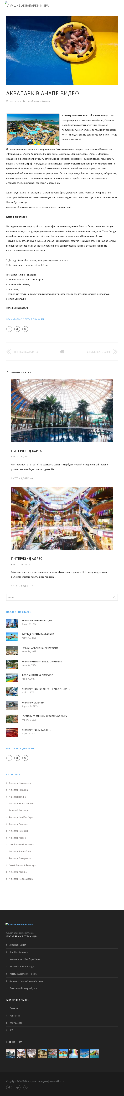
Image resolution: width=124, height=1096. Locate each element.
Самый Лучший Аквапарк (21, 844)
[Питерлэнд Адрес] (62, 517)
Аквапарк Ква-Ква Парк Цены (25, 959)
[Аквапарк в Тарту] (42, 1053)
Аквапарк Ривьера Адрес (36, 729)
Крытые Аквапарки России (23, 973)
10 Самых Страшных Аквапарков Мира (44, 716)
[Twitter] (17, 329)
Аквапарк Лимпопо (18, 824)
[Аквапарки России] (84, 1053)
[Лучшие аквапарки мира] (27, 5)
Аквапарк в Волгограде (22, 966)
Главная (14, 1008)
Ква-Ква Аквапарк (19, 952)
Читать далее (20, 478)
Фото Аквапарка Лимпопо (37, 675)
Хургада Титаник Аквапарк (38, 634)
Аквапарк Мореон (18, 837)
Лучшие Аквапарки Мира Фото (40, 647)
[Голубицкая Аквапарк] (94, 1053)
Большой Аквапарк (18, 810)
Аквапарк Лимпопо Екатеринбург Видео (46, 688)
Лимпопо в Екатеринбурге (23, 988)
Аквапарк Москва (18, 871)
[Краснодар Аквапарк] (73, 1053)
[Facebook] (9, 329)
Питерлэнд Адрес (26, 558)
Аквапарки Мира (17, 796)
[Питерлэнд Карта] (62, 410)
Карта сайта (16, 1022)
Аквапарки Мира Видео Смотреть (42, 661)
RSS (12, 1030)
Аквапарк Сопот (18, 944)
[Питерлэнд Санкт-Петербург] (31, 1053)
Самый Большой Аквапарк (39, 101)
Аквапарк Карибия (18, 830)
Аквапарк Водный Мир (20, 851)
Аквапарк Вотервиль (20, 858)
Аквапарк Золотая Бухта (21, 803)
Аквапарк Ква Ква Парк (21, 817)
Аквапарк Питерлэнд (20, 783)
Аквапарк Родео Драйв (21, 878)
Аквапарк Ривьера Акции (37, 620)
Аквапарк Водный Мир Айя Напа (26, 981)
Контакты (15, 1015)
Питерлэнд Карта (26, 451)
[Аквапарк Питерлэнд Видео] (52, 1053)
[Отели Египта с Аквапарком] (63, 1053)
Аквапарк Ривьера (18, 789)
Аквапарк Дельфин (33, 702)
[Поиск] (114, 597)
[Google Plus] (25, 329)
